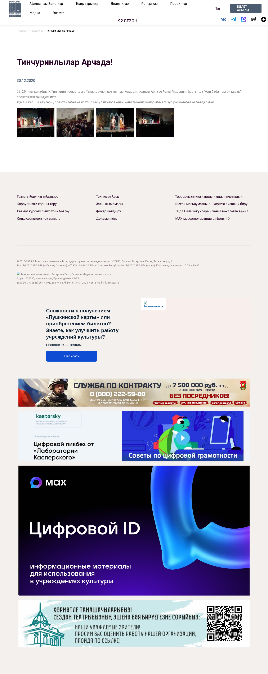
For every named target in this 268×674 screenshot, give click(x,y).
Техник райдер (107, 197)
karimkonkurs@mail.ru (111, 265)
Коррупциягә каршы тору (37, 204)
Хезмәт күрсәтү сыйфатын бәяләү (43, 211)
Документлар (106, 219)
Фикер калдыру (108, 211)
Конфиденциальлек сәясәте (39, 219)
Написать (71, 356)
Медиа (35, 13)
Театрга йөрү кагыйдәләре (37, 197)
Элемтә (58, 13)
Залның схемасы (109, 204)
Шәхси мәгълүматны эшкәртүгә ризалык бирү (211, 204)
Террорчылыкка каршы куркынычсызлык (208, 197)
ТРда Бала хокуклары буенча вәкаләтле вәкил (211, 211)
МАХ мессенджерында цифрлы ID (202, 219)
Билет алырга (243, 8)
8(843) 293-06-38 (33, 265)
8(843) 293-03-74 (136, 265)
